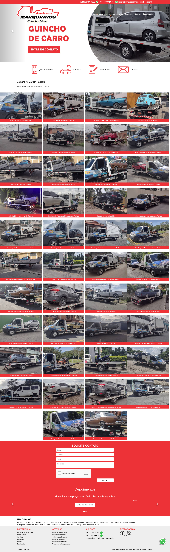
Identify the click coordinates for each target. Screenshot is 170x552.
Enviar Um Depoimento (85, 505)
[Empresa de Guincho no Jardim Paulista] (106, 138)
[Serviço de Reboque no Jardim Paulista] (63, 424)
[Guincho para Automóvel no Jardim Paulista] (148, 201)
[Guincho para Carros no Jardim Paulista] (63, 233)
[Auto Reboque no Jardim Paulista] (21, 106)
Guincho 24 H (26, 86)
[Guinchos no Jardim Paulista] (106, 297)
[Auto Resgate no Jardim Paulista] (63, 106)
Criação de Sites (139, 550)
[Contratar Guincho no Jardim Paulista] (63, 138)
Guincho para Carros (59, 535)
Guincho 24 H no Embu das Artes (123, 522)
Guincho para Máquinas (60, 537)
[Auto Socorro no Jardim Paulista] (148, 106)
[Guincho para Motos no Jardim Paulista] (63, 265)
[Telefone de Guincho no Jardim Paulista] (106, 424)
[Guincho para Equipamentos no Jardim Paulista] (106, 233)
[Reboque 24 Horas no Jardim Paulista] (63, 329)
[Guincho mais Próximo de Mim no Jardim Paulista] (63, 201)
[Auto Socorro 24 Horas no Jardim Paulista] (106, 106)
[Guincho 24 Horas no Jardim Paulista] (63, 170)
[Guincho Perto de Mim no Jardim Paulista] (21, 297)
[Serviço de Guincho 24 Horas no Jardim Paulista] (106, 393)
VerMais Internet (125, 550)
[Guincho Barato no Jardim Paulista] (106, 170)
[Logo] (38, 14)
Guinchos (29, 522)
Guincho (20, 522)
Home (19, 86)
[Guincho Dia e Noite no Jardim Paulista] (21, 201)
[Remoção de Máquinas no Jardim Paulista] (63, 361)
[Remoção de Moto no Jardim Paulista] (106, 361)
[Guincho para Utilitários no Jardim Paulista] (106, 265)
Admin (150, 550)
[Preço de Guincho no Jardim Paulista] (21, 329)
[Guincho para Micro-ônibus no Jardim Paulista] (21, 265)
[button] (13, 31)
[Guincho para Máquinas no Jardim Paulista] (148, 233)
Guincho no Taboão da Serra (62, 525)
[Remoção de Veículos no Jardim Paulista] (63, 393)
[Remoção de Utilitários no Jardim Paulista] (148, 361)
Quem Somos (109, 14)
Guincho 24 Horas (41, 522)
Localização (148, 14)
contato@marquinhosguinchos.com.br (136, 2)
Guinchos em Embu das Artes (97, 522)
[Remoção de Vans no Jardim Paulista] (21, 393)
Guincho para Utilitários (59, 542)
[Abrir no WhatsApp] (97, 2)
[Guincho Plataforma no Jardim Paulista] (63, 297)
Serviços (119, 14)
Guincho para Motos (58, 539)
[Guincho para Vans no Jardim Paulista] (148, 265)
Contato (138, 14)
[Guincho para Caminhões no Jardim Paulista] (21, 233)
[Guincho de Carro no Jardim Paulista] (148, 170)
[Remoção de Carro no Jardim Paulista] (21, 361)
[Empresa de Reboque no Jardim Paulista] (148, 138)
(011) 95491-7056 (87, 2)
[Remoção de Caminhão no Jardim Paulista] (148, 329)
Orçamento (129, 14)
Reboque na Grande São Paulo (87, 525)
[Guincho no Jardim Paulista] (106, 201)
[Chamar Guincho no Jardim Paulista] (21, 138)
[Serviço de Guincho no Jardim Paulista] (148, 393)
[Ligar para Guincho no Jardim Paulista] (148, 297)
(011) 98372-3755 (107, 2)
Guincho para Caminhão (60, 532)
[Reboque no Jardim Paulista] (106, 329)
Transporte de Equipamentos (61, 544)
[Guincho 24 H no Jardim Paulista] (21, 170)
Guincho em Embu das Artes (73, 522)
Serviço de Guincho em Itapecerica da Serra (33, 525)
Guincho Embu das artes (93, 14)
